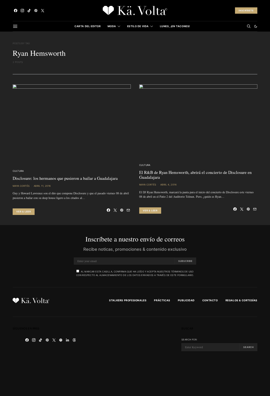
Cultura (18, 170)
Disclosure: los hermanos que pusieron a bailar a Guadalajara (65, 178)
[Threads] (74, 340)
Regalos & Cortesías (241, 300)
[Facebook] (16, 10)
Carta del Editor (87, 26)
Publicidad (186, 300)
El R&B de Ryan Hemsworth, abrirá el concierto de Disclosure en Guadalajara (195, 174)
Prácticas (162, 300)
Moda (112, 26)
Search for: (189, 339)
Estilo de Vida (138, 26)
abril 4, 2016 (168, 184)
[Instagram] (22, 10)
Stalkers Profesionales (127, 300)
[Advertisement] (135, 356)
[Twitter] (43, 10)
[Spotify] (61, 340)
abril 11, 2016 (42, 185)
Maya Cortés (21, 185)
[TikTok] (29, 10)
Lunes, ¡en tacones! (175, 26)
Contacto (210, 300)
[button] (255, 26)
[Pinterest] (36, 10)
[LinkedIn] (67, 340)
